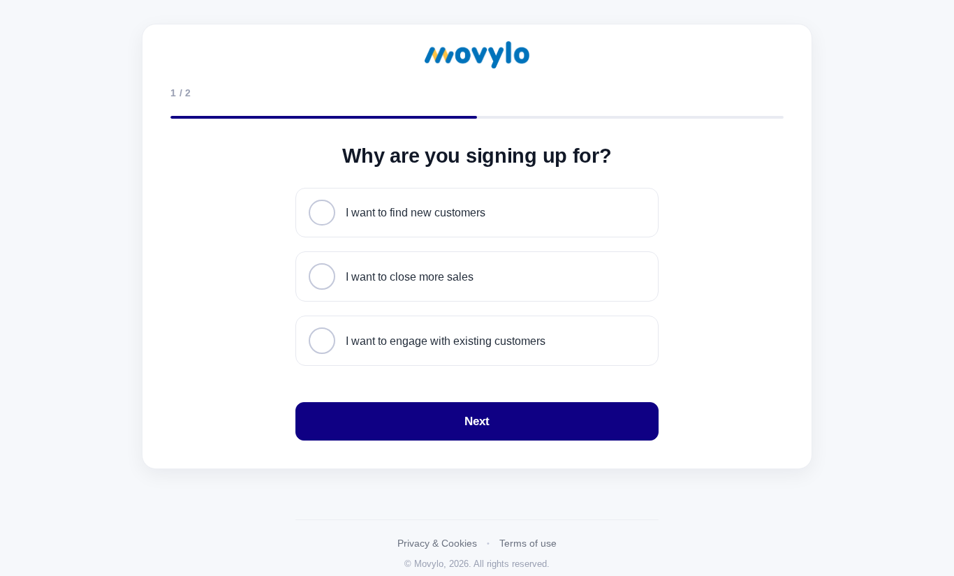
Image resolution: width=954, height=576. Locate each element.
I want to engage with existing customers (445, 340)
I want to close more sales (410, 276)
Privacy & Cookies (437, 543)
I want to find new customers (415, 212)
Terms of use (528, 543)
